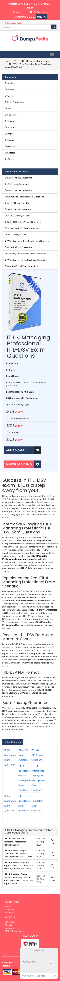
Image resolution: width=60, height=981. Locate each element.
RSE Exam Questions (17, 234)
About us (9, 924)
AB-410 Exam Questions (19, 203)
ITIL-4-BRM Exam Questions (37, 755)
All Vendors (10, 909)
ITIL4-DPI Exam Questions (23, 755)
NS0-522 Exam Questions (19, 190)
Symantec (12, 121)
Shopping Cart (13, 23)
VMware (11, 133)
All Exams (9, 912)
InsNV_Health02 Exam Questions (23, 228)
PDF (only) (14, 432)
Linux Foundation (15, 102)
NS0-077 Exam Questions (19, 177)
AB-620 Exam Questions (19, 209)
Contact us (10, 921)
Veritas (10, 127)
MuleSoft (11, 146)
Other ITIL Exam (13, 741)
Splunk (10, 140)
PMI (9, 108)
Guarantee (10, 928)
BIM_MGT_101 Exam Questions (22, 266)
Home (7, 61)
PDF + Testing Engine (19, 404)
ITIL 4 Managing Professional (35, 61)
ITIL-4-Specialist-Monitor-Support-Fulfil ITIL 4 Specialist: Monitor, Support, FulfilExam (19, 865)
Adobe (10, 83)
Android (11, 89)
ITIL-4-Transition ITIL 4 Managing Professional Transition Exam (15, 841)
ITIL (16, 61)
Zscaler (10, 159)
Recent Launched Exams (16, 171)
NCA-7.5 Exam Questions (19, 247)
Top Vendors (11, 77)
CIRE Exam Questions (18, 184)
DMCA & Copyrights (14, 931)
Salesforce (12, 114)
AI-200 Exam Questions (18, 215)
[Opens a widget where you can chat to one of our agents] (39, 963)
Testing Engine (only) (19, 418)
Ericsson (11, 152)
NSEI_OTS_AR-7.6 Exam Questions (24, 222)
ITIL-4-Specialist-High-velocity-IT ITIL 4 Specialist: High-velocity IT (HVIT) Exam (18, 853)
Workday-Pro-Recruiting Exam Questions (27, 260)
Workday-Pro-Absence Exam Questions (26, 253)
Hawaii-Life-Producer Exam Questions (25, 196)
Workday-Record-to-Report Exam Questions (28, 241)
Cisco (10, 95)
